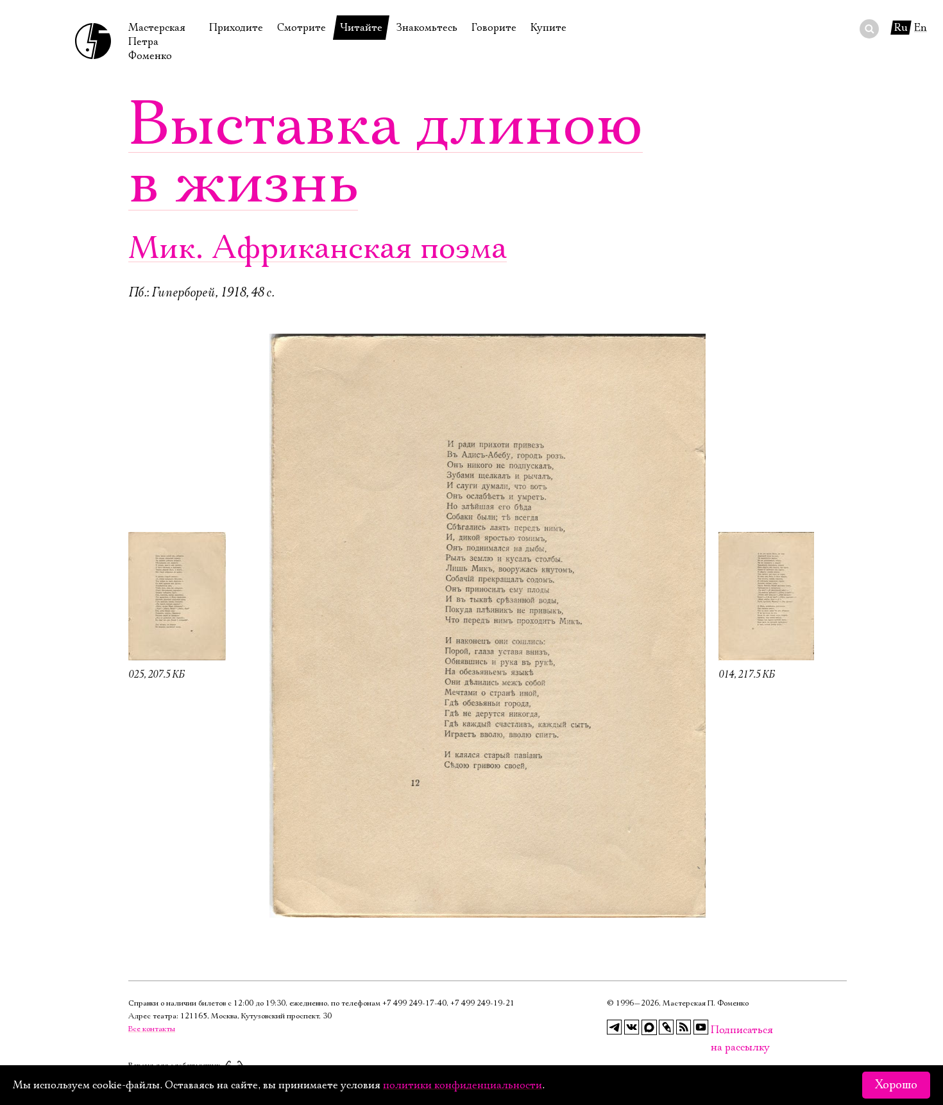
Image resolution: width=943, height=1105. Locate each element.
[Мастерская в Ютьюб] (701, 1027)
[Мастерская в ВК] (632, 1027)
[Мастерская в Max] (649, 1027)
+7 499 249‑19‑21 (482, 1003)
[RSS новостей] (684, 1027)
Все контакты (151, 1029)
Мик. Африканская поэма (317, 248)
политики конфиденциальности (462, 1085)
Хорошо (896, 1085)
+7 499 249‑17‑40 (414, 1003)
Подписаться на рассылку (718, 1030)
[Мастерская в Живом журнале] (666, 1027)
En (920, 27)
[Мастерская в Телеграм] (614, 1027)
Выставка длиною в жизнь (385, 154)
